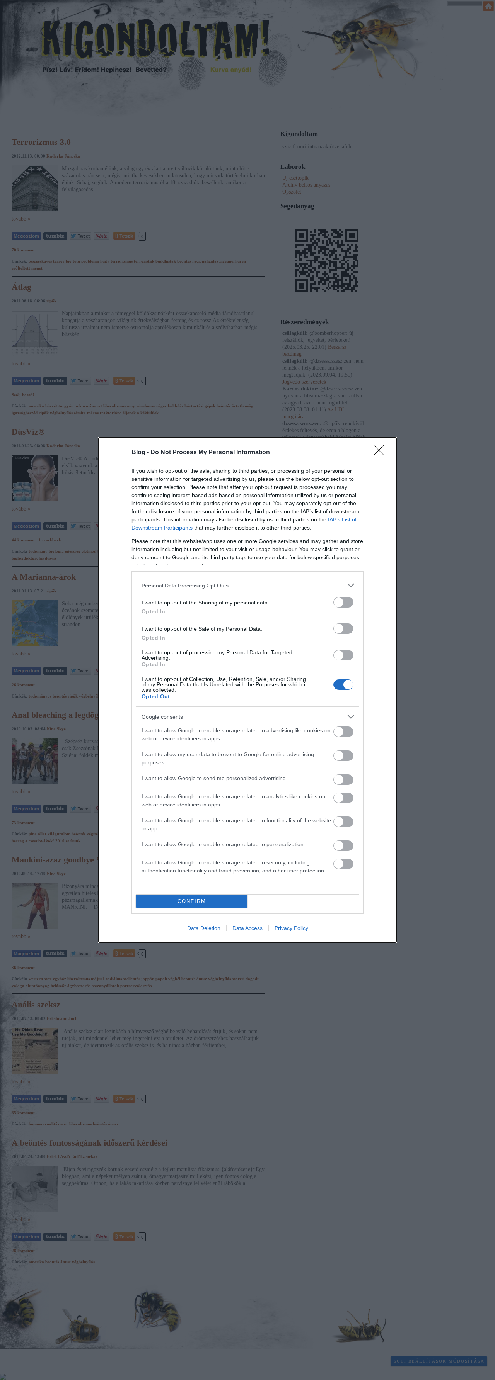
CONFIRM (192, 901)
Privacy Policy (291, 928)
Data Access (247, 928)
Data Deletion (203, 928)
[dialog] (247, 690)
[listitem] (247, 585)
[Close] (381, 452)
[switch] (343, 602)
